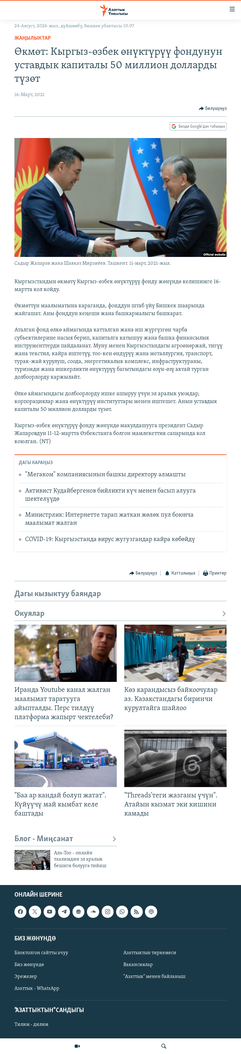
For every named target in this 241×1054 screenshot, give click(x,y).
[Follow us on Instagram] (108, 912)
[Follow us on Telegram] (64, 912)
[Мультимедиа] (77, 1046)
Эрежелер (25, 976)
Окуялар (29, 614)
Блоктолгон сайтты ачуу (41, 952)
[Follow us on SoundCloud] (93, 912)
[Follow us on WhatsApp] (122, 912)
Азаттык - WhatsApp (36, 988)
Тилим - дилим (31, 1024)
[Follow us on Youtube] (50, 912)
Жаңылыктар (32, 38)
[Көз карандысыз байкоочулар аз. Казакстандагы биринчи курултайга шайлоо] (175, 653)
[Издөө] (163, 1046)
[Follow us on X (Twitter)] (35, 912)
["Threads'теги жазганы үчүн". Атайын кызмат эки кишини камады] (175, 758)
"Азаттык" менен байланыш (154, 976)
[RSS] (136, 912)
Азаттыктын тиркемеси (149, 952)
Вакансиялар (138, 964)
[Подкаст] (151, 912)
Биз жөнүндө (29, 964)
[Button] (213, 109)
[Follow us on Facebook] (20, 912)
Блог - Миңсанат (43, 839)
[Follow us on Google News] (78, 912)
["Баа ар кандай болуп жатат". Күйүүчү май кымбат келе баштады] (65, 758)
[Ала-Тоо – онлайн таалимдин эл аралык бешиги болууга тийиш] (32, 860)
